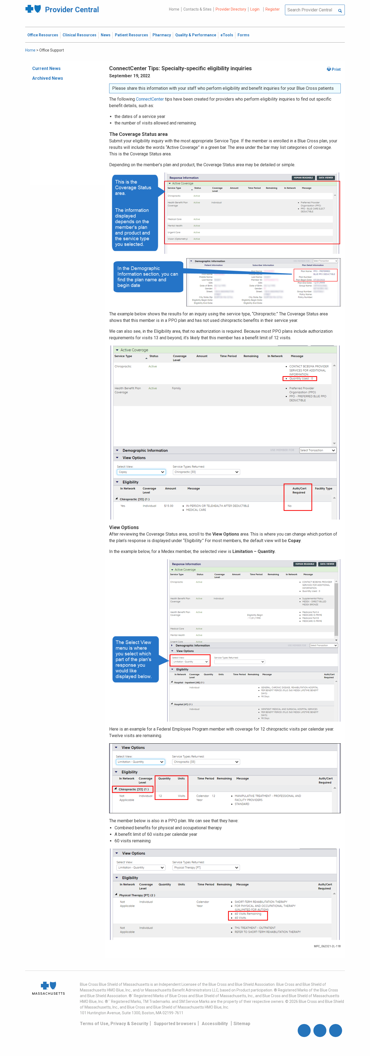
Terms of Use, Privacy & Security (114, 1023)
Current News (46, 68)
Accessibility (215, 1023)
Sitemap (241, 1023)
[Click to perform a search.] (340, 11)
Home (174, 9)
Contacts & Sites (197, 9)
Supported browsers (175, 1023)
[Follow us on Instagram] (319, 1030)
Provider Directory (231, 9)
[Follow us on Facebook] (304, 1030)
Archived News (47, 78)
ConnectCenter (150, 99)
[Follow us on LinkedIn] (335, 1030)
